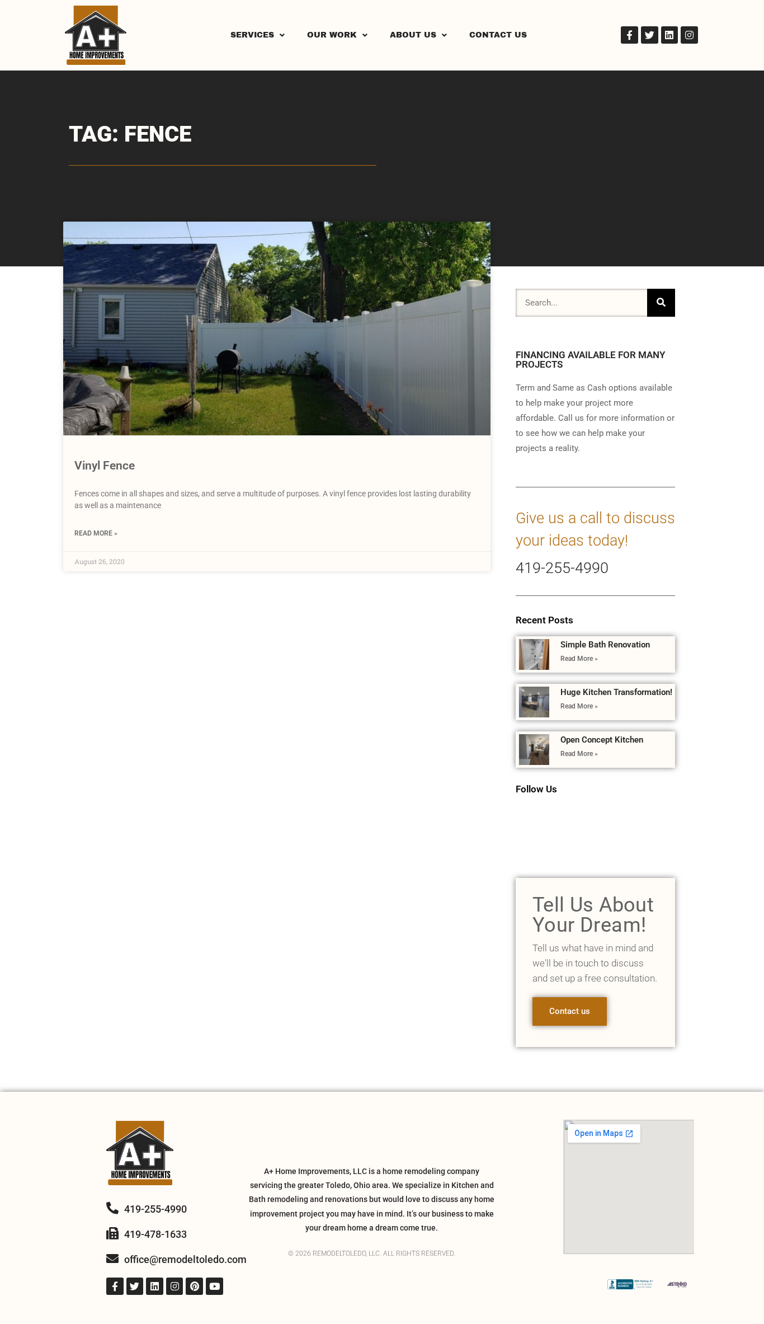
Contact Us (498, 35)
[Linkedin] (669, 35)
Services (252, 35)
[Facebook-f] (629, 35)
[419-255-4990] (112, 1208)
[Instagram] (689, 35)
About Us (413, 35)
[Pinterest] (194, 1286)
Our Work (332, 35)
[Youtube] (214, 1286)
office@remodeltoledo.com (185, 1259)
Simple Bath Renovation (605, 645)
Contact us (569, 1011)
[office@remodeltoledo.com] (112, 1258)
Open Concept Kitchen (601, 740)
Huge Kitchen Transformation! (616, 692)
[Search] (661, 303)
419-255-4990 (562, 568)
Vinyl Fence (104, 465)
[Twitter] (649, 35)
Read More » (95, 533)
